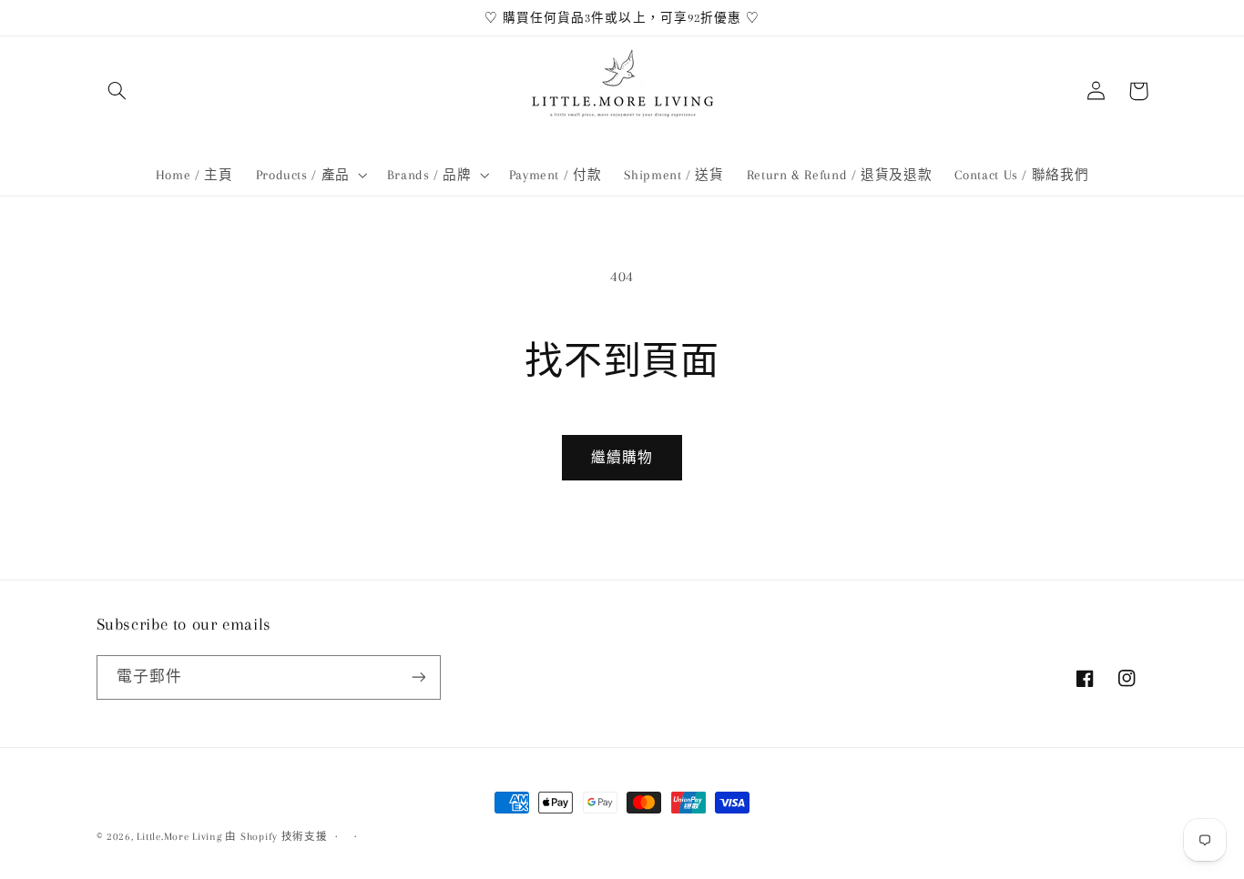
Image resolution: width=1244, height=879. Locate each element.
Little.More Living (179, 837)
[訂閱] (418, 677)
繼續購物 (622, 458)
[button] (117, 91)
